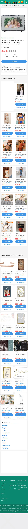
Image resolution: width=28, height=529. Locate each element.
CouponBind (3, 510)
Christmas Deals (14, 483)
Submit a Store (22, 485)
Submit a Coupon (22, 487)
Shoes (4, 430)
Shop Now (14, 61)
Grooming (5, 448)
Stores (2, 485)
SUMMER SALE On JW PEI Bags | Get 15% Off (20, 235)
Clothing (4, 425)
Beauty (4, 435)
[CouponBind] (11, 2)
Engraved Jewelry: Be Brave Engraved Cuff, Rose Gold (7, 273)
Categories (3, 483)
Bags (3, 428)
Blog (2, 487)
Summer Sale (13, 488)
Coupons (3, 489)
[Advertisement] (7, 96)
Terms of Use (4, 500)
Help (19, 489)
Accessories (6, 433)
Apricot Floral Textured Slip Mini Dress (6, 181)
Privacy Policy (4, 498)
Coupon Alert (21, 483)
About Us (3, 496)
